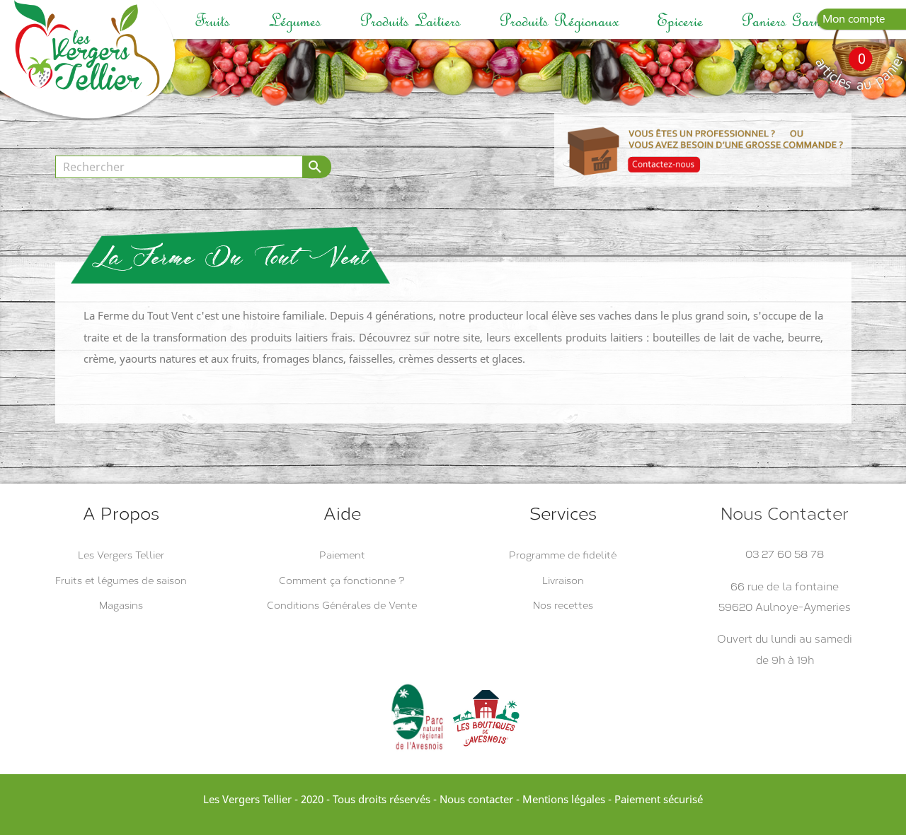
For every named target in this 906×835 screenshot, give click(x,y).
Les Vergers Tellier (121, 555)
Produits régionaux (559, 21)
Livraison (563, 581)
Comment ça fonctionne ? (342, 581)
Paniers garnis (785, 21)
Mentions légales (563, 799)
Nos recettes (563, 606)
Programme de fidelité (563, 555)
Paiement (342, 555)
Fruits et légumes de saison (121, 581)
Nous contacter (476, 799)
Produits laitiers (410, 21)
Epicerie (680, 21)
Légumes (294, 21)
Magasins (121, 606)
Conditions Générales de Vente (342, 606)
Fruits (212, 21)
